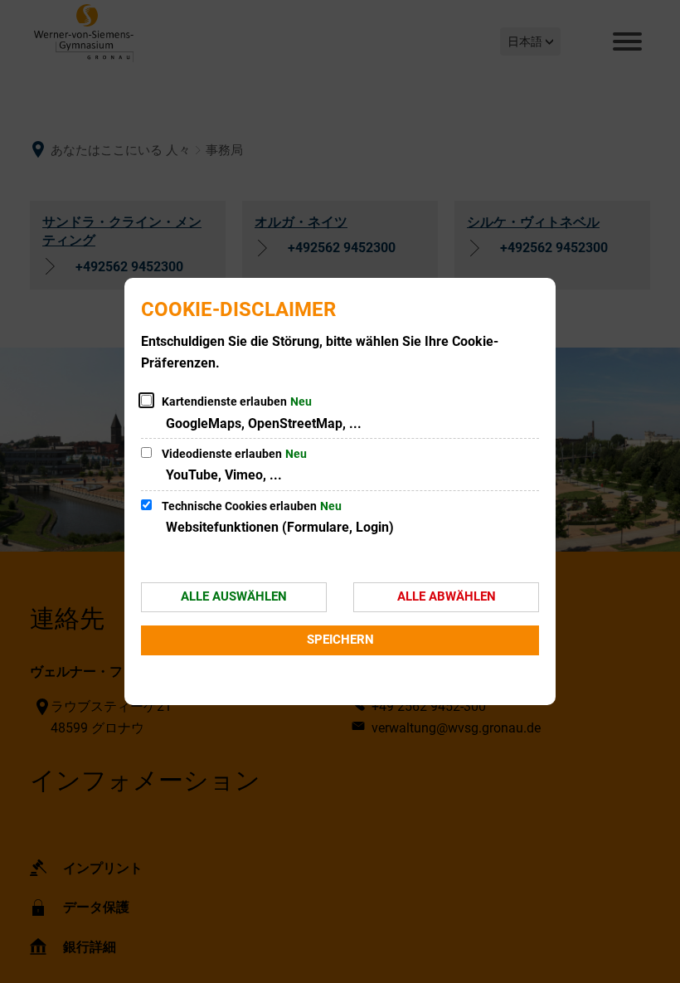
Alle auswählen (234, 596)
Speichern (340, 639)
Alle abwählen (446, 596)
